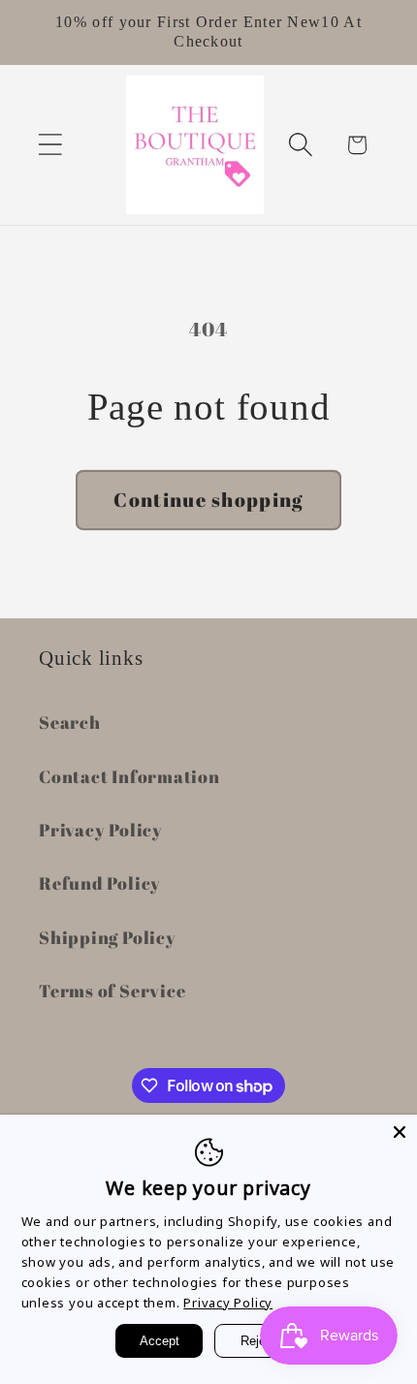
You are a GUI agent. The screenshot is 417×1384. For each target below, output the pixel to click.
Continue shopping (208, 500)
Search (70, 722)
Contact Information (129, 776)
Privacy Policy (101, 829)
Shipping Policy (107, 937)
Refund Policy (100, 883)
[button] (50, 145)
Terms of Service (112, 990)
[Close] (399, 1132)
